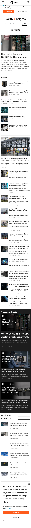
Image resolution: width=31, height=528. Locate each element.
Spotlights (24, 24)
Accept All (16, 512)
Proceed (9, 11)
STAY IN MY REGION (22, 11)
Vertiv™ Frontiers (14, 24)
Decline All (16, 517)
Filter (24, 418)
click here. (8, 508)
